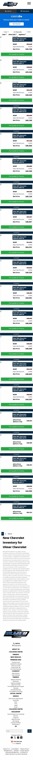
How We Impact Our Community (16, 714)
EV (16, 726)
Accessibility (15, 749)
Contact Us (16, 717)
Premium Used (15, 660)
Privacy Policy (24, 749)
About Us (16, 649)
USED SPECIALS (16, 675)
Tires (16, 703)
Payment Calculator (16, 683)
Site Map (16, 750)
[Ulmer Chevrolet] (10, 4)
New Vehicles (16, 657)
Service (16, 696)
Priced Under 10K (15, 667)
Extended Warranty (16, 690)
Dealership (16, 712)
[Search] (29, 731)
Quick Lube (16, 700)
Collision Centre (16, 652)
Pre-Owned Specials (15, 669)
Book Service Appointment (16, 698)
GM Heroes (16, 681)
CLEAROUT (16, 671)
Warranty (15, 688)
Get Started (16, 24)
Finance (16, 654)
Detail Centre (15, 693)
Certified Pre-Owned (15, 664)
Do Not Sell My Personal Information (17, 751)
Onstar (16, 707)
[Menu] (29, 3)
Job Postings (16, 721)
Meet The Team (16, 719)
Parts (15, 702)
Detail (15, 705)
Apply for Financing (16, 679)
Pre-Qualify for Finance (16, 54)
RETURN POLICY (8, 750)
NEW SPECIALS (16, 673)
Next (10, 533)
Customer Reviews (16, 723)
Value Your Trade (15, 665)
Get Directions (16, 724)
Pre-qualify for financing (16, 691)
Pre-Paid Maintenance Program (16, 686)
